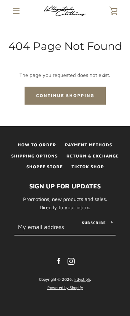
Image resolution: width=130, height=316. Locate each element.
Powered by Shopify (65, 287)
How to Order (37, 144)
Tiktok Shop (88, 166)
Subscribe (94, 222)
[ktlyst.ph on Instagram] (71, 261)
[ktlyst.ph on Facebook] (58, 261)
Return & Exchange (92, 156)
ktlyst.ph (82, 279)
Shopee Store (44, 166)
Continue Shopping (65, 95)
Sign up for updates (65, 186)
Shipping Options (34, 156)
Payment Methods (88, 144)
